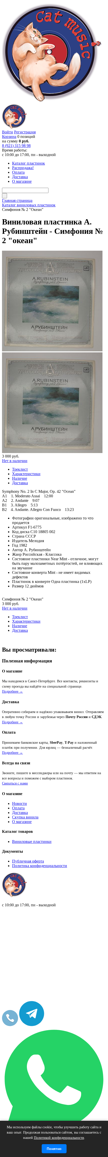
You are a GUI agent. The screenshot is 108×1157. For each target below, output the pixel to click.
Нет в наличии (14, 461)
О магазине (22, 821)
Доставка (20, 812)
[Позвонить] (10, 1025)
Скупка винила (25, 817)
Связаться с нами (15, 783)
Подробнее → (12, 691)
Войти (7, 132)
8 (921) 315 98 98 (16, 145)
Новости (19, 803)
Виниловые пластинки (31, 841)
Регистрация (25, 132)
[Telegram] (31, 1025)
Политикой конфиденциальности (59, 1138)
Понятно (54, 1149)
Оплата (18, 808)
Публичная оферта (28, 861)
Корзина (9, 136)
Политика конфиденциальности (39, 866)
